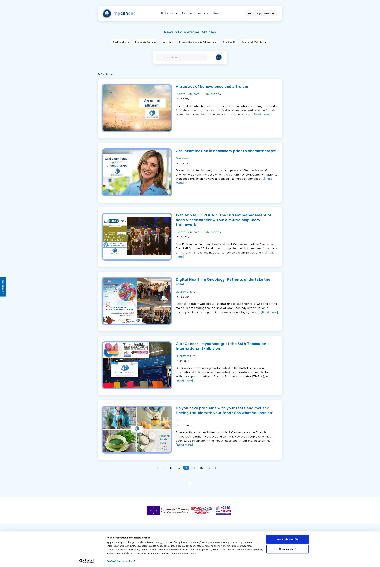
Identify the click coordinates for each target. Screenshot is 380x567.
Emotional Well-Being (254, 42)
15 (193, 468)
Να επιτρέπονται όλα (288, 539)
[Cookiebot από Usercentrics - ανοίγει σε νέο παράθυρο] (87, 561)
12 (171, 468)
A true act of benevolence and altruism (212, 86)
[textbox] (181, 57)
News (216, 13)
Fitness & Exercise (145, 42)
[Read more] (261, 114)
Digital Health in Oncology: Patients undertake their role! (224, 281)
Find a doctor (169, 13)
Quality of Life (121, 42)
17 (209, 468)
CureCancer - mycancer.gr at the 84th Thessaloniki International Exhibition (223, 346)
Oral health (229, 42)
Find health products (195, 13)
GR (250, 13)
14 (186, 468)
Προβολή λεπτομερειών (119, 561)
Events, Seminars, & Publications (198, 42)
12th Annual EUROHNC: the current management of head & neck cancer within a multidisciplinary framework (223, 220)
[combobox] (181, 57)
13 (178, 468)
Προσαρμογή (286, 549)
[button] (190, 32)
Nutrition (168, 42)
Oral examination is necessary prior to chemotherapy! (226, 150)
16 (201, 468)
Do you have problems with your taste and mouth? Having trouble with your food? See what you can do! (225, 410)
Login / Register (265, 13)
